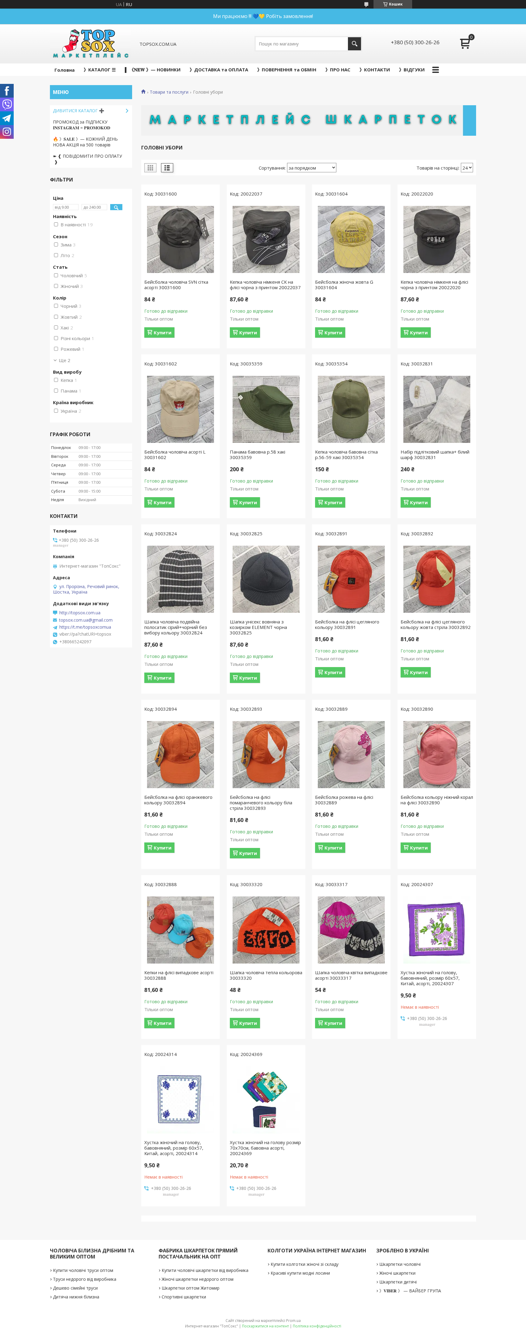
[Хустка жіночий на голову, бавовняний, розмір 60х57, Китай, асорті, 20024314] (180, 1099)
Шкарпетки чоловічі (400, 1264)
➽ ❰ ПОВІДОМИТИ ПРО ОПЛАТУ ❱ (87, 159)
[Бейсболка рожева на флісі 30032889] (351, 754)
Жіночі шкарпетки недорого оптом (197, 1279)
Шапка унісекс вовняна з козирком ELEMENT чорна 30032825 (258, 627)
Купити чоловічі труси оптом (83, 1270)
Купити (162, 332)
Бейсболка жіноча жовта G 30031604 (344, 284)
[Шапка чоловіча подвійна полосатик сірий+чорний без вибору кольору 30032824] (180, 579)
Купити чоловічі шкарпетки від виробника (205, 1270)
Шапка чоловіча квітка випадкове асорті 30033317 (351, 975)
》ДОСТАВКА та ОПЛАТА (219, 69)
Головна (64, 70)
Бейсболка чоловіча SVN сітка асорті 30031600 (176, 284)
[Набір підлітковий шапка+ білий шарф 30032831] (437, 409)
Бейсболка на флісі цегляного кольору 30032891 (347, 624)
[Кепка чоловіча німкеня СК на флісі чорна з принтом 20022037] (266, 239)
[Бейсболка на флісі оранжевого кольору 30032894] (180, 754)
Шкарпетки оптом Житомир (190, 1288)
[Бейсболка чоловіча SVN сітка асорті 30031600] (180, 239)
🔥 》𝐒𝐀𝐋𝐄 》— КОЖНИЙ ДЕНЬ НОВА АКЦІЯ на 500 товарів (85, 142)
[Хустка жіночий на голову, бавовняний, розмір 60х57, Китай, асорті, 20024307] (437, 930)
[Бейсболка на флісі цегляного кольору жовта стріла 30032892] (437, 579)
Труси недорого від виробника (84, 1279)
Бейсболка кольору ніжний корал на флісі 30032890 (437, 799)
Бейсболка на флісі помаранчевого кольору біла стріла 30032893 (261, 802)
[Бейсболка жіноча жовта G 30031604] (351, 239)
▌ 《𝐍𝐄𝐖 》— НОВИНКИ (153, 69)
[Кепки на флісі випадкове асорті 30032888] (180, 930)
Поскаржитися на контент (265, 1326)
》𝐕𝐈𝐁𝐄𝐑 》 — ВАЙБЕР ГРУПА (410, 1291)
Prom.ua (293, 1320)
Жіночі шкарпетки (397, 1273)
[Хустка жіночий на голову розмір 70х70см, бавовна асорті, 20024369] (266, 1099)
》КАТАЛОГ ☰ (100, 69)
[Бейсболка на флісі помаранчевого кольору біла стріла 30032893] (266, 754)
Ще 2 (64, 360)
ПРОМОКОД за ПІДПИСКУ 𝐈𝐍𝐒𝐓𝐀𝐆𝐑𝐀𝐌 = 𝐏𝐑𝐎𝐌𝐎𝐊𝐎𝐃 (81, 125)
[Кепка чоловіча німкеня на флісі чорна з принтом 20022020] (437, 239)
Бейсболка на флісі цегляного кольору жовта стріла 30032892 (436, 624)
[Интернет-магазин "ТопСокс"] (90, 44)
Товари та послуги (169, 92)
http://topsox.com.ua (79, 613)
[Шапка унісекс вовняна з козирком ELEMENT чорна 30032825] (266, 579)
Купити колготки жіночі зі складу (304, 1264)
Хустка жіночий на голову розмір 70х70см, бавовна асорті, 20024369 (265, 1148)
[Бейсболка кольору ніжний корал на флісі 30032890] (437, 754)
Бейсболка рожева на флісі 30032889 (344, 799)
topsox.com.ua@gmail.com (86, 620)
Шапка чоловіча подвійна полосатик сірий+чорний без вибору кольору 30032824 (175, 627)
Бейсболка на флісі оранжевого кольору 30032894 (178, 799)
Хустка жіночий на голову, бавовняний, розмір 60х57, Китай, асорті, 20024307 (430, 978)
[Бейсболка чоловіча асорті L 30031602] (180, 409)
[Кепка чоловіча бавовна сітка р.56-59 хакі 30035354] (351, 409)
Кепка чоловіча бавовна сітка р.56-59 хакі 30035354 (346, 454)
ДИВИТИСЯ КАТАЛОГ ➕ (78, 110)
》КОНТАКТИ (374, 69)
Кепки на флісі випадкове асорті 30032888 (178, 975)
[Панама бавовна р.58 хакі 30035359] (266, 409)
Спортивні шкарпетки (184, 1297)
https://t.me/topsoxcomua (85, 627)
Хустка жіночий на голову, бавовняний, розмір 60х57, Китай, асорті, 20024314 (173, 1148)
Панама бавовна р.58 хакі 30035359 (257, 454)
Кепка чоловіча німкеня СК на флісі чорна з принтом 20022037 (265, 284)
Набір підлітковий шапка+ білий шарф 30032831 (435, 454)
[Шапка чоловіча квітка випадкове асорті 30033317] (351, 930)
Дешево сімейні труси (75, 1288)
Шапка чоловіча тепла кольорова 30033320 (266, 975)
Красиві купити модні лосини (300, 1273)
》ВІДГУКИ (412, 69)
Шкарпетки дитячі (398, 1282)
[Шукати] (354, 43)
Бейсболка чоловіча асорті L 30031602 (174, 454)
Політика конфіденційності (317, 1326)
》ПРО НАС (337, 69)
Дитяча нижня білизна (76, 1297)
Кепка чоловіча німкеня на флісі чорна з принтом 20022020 (434, 284)
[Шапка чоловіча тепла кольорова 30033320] (266, 930)
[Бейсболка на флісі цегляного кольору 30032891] (351, 579)
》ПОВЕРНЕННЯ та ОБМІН (286, 69)
